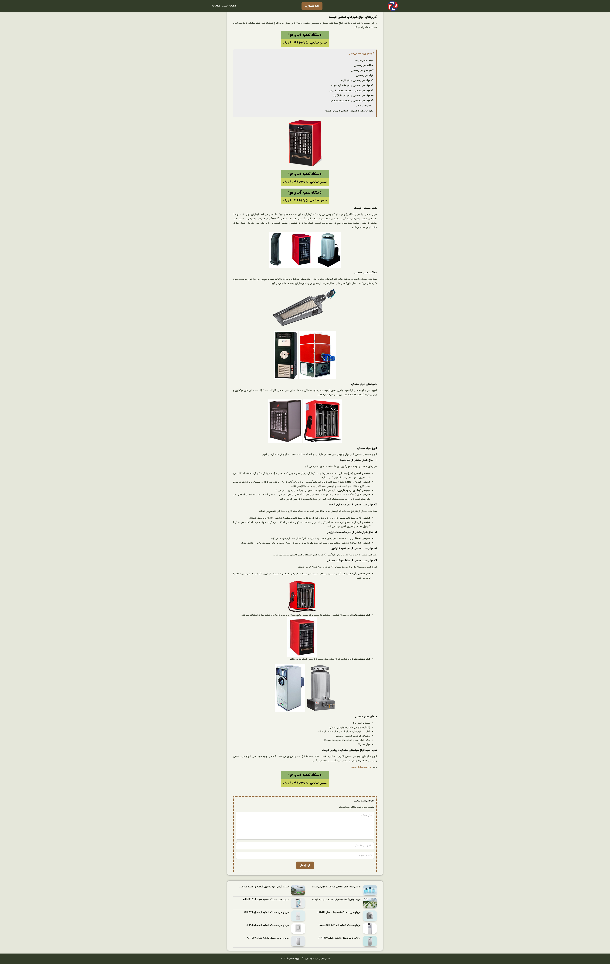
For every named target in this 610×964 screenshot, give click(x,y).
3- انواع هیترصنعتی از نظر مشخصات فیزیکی (351, 91)
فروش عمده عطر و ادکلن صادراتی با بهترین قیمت (336, 887)
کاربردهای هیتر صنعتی (362, 70)
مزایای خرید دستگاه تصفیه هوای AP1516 (339, 938)
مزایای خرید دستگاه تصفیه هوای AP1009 (268, 938)
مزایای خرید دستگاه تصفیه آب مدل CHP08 (267, 925)
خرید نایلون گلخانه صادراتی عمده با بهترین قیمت (336, 900)
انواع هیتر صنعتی (364, 75)
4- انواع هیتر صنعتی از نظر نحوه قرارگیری (353, 96)
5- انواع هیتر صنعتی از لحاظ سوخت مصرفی (351, 101)
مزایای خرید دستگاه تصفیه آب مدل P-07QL (338, 912)
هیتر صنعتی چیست (363, 60)
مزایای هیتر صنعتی (364, 106)
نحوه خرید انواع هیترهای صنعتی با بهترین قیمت (349, 111)
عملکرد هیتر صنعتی (363, 65)
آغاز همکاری (312, 6)
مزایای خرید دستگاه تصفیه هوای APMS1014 (266, 900)
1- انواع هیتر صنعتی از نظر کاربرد (357, 80)
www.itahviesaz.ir (361, 767)
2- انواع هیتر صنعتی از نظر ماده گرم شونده (352, 86)
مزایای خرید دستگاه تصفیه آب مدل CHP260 (266, 912)
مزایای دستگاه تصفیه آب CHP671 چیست (339, 925)
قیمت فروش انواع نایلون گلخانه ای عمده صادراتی (264, 887)
